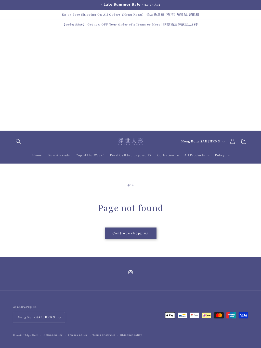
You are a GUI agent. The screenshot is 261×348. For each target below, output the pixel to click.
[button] (18, 141)
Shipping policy (131, 335)
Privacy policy (78, 335)
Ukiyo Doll (30, 335)
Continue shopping (130, 233)
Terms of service (104, 335)
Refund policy (53, 335)
